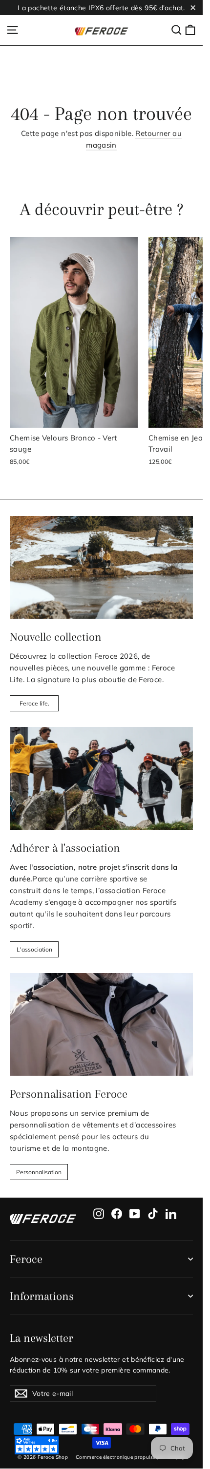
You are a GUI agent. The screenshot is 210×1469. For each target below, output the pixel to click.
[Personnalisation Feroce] (101, 1024)
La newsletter (41, 1338)
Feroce (26, 1259)
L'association (34, 949)
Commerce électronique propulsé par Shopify (130, 1457)
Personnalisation (39, 1172)
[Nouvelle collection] (101, 567)
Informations (42, 1296)
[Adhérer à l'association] (101, 778)
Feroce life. (34, 703)
